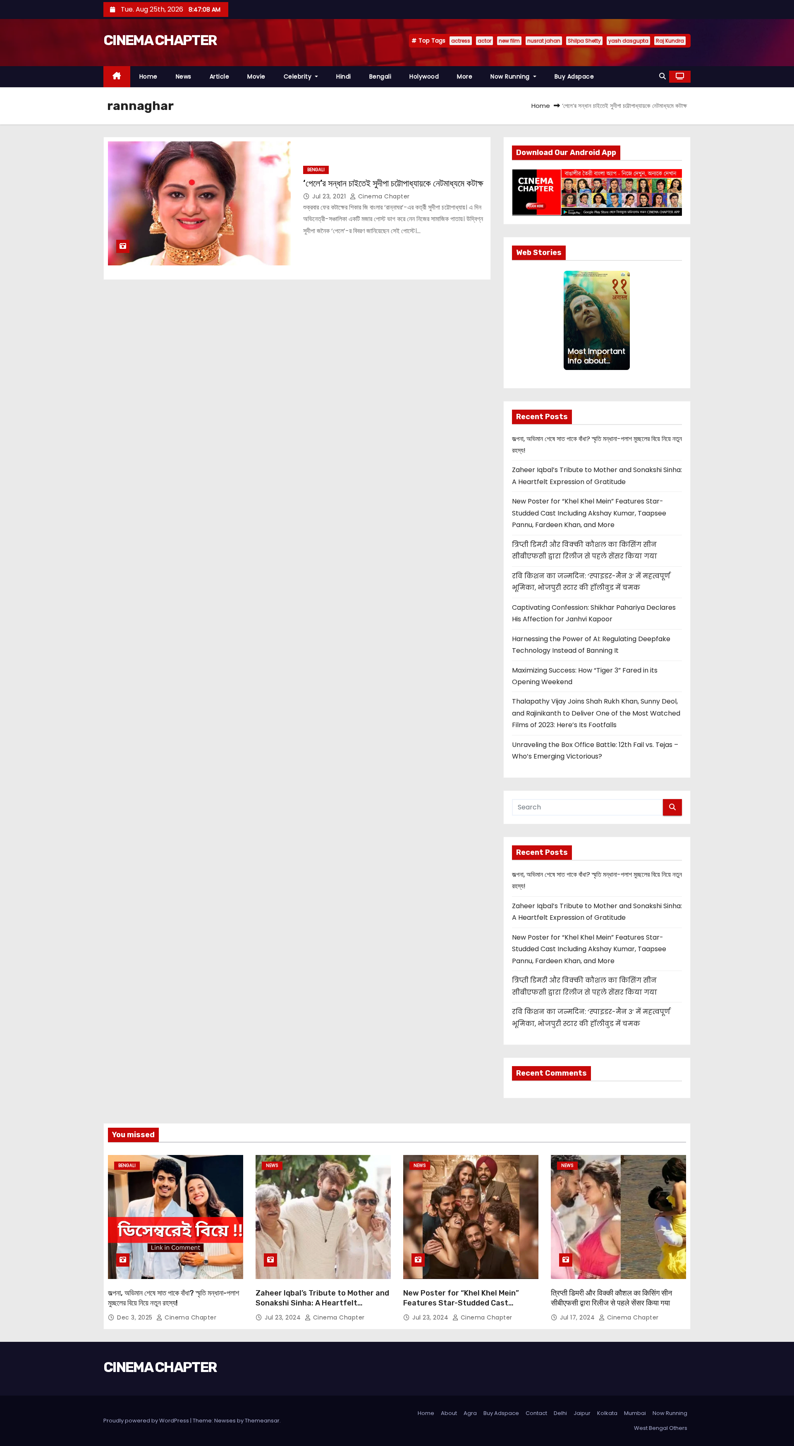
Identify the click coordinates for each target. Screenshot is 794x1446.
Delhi (560, 1413)
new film (509, 40)
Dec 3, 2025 (135, 1317)
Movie (256, 76)
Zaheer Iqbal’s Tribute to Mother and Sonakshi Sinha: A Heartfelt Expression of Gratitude (322, 1303)
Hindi (343, 76)
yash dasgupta (628, 40)
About (449, 1413)
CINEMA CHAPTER (160, 40)
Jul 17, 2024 (578, 1317)
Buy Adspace (574, 76)
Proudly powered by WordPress (146, 1421)
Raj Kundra (670, 40)
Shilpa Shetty (584, 40)
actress (460, 40)
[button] (662, 76)
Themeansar (262, 1421)
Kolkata (607, 1413)
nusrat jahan (543, 40)
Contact (536, 1413)
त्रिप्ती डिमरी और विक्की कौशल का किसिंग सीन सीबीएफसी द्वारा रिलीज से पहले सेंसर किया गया (611, 1298)
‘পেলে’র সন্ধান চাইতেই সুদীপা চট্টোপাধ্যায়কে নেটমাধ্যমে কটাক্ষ (393, 183)
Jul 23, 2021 (330, 196)
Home (148, 76)
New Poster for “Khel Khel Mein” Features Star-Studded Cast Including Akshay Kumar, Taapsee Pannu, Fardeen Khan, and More (589, 513)
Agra (470, 1413)
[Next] (625, 320)
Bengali (380, 76)
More (464, 76)
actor (484, 40)
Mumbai (635, 1413)
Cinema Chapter (383, 196)
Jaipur (582, 1413)
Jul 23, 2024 (284, 1317)
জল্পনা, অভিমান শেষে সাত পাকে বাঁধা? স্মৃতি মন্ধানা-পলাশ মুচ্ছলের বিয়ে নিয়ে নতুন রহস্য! (173, 1298)
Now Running (510, 76)
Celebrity (298, 76)
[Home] (116, 76)
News (183, 76)
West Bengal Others (660, 1428)
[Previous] (569, 320)
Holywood (424, 76)
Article (220, 76)
